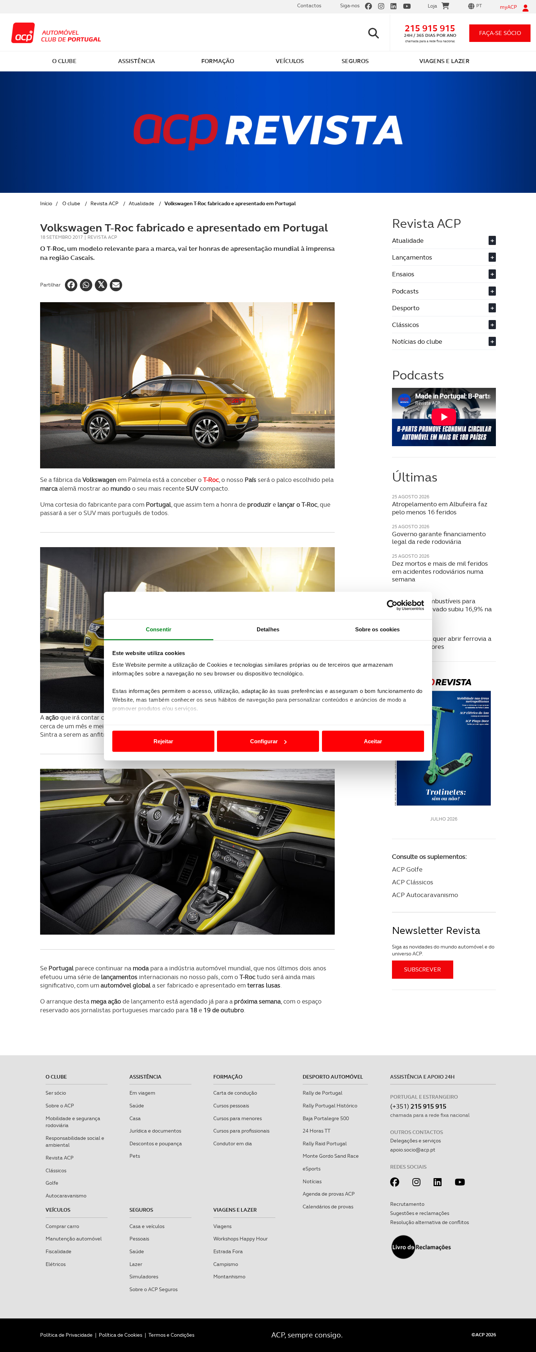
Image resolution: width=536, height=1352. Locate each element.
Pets (134, 1156)
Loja (432, 6)
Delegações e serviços (415, 1140)
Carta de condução (235, 1093)
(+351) (418, 1106)
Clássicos (443, 324)
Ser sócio (56, 1093)
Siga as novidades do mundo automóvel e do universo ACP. (443, 950)
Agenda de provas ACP (329, 1194)
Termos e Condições (171, 1335)
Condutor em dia (232, 1143)
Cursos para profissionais (241, 1130)
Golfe (52, 1183)
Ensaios (443, 274)
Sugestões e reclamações (419, 1213)
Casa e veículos (146, 1226)
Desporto (443, 308)
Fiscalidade (58, 1251)
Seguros (141, 1210)
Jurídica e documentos (155, 1130)
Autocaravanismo (66, 1195)
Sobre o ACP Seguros (153, 1289)
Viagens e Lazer (235, 1210)
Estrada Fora (228, 1251)
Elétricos (56, 1264)
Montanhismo (229, 1276)
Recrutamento (407, 1204)
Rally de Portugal (322, 1093)
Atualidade (141, 203)
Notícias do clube (443, 341)
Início (46, 203)
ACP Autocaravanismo (425, 895)
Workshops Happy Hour (240, 1238)
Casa (135, 1118)
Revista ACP (104, 203)
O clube (71, 203)
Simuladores (143, 1276)
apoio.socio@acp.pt (412, 1149)
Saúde (136, 1105)
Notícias (312, 1181)
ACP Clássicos (412, 882)
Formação (227, 1077)
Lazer (135, 1264)
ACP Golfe (407, 869)
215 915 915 (430, 28)
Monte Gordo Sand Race (331, 1156)
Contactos (309, 5)
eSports (312, 1168)
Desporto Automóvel (333, 1077)
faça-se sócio (500, 33)
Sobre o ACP (60, 1105)
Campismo (225, 1264)
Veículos (58, 1210)
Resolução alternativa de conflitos (429, 1222)
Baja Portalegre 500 (326, 1118)
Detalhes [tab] (268, 629)
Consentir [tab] (158, 629)
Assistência (145, 1077)
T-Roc (211, 480)
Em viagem (142, 1093)
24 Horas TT (316, 1130)
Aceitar (373, 741)
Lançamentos (443, 257)
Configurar (264, 741)
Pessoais (139, 1238)
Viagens (222, 1226)
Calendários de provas (328, 1206)
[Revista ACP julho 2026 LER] (444, 742)
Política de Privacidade (66, 1335)
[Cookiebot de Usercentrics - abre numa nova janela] (392, 605)
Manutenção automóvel (74, 1238)
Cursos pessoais (231, 1105)
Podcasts (443, 291)
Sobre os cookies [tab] (377, 629)
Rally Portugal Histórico (330, 1105)
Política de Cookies (120, 1335)
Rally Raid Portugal (325, 1143)
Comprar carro (62, 1226)
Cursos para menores (237, 1118)
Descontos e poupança (155, 1143)
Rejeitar (163, 741)
